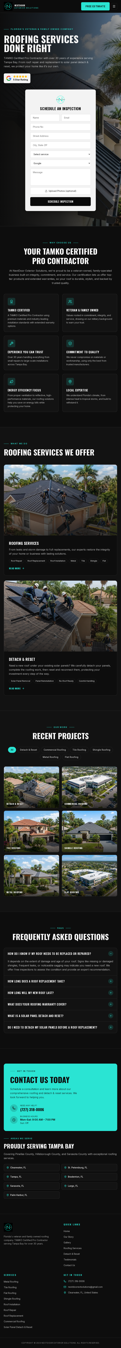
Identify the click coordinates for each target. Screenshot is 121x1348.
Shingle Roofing (101, 749)
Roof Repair (10, 1310)
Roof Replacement (13, 1315)
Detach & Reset (28, 749)
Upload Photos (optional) (62, 191)
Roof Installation (12, 1304)
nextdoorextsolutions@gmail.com (85, 1287)
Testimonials (70, 1259)
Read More (15, 568)
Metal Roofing (50, 757)
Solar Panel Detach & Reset (18, 1327)
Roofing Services (73, 1248)
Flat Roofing (71, 757)
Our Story (69, 1236)
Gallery (67, 1242)
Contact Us (69, 1265)
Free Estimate (95, 6)
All (12, 749)
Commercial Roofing (55, 749)
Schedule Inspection (60, 201)
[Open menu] (114, 6)
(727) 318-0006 (76, 1281)
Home (67, 1231)
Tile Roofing (79, 749)
